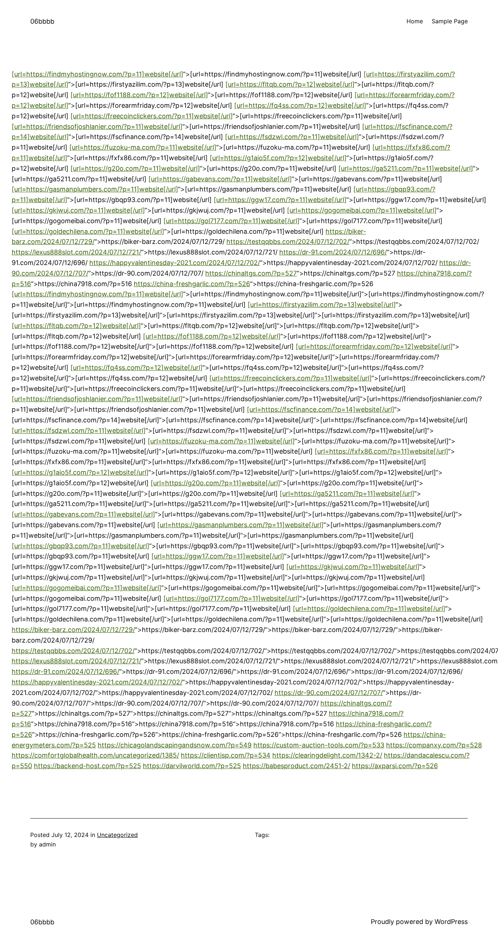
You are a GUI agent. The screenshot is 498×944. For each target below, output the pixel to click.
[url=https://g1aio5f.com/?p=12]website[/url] (278, 158)
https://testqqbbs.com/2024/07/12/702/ (287, 241)
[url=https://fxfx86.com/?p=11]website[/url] (381, 451)
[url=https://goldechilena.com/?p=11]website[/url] (88, 231)
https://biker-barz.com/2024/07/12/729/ (73, 629)
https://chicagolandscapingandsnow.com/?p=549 (175, 745)
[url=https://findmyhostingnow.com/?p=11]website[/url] (97, 74)
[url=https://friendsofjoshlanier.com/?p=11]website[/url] (97, 126)
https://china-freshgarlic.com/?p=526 (192, 284)
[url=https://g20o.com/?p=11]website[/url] (135, 168)
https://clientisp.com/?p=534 (226, 755)
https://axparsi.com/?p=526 (395, 766)
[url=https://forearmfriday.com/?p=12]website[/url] (374, 346)
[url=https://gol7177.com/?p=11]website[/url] (231, 221)
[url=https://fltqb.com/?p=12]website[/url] (289, 84)
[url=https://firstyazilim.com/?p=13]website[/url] (322, 304)
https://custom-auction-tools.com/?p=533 (318, 745)
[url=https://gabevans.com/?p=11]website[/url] (220, 179)
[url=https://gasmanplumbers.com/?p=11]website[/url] (95, 189)
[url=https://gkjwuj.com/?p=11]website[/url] (78, 210)
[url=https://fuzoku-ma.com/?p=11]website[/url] (142, 147)
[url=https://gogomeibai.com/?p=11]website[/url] (361, 210)
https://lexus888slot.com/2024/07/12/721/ (76, 252)
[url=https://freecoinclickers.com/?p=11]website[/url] (151, 116)
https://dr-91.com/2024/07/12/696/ (333, 252)
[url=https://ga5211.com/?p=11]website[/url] (405, 168)
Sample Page (450, 21)
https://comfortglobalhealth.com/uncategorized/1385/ (95, 755)
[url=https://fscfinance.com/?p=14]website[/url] (320, 409)
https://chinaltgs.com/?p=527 (251, 273)
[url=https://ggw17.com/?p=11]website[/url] (280, 200)
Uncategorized (117, 834)
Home (414, 21)
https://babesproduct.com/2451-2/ (296, 766)
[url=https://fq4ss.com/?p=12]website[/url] (300, 105)
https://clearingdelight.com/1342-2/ (327, 755)
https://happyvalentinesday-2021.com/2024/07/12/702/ (174, 262)
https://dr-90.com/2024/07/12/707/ (329, 692)
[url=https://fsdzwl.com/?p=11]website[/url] (292, 137)
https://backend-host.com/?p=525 (87, 766)
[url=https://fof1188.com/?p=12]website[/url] (139, 95)
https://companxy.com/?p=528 (434, 745)
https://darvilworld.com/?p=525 (192, 766)
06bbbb (42, 21)
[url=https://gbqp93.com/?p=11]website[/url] (80, 546)
